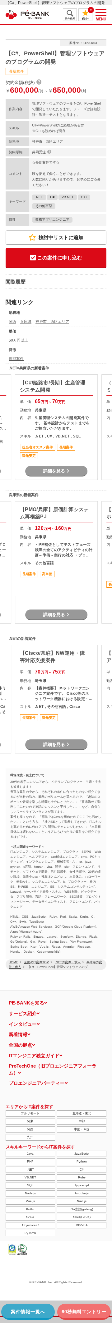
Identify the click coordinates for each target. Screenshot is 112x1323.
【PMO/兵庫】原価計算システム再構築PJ (54, 513)
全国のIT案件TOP (36, 962)
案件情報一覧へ (28, 1311)
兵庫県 (25, 321)
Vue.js (30, 1201)
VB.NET (68, 197)
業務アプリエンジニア (52, 219)
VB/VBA (82, 1225)
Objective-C (30, 1225)
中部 (82, 1121)
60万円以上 (18, 340)
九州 (30, 1137)
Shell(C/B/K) (82, 1217)
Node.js (30, 1193)
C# (52, 197)
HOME (13, 962)
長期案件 (16, 359)
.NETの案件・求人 (68, 962)
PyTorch (30, 1233)
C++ (84, 197)
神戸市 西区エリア (52, 321)
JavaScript (81, 1153)
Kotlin (30, 1209)
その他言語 (43, 206)
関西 (12, 321)
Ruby (82, 1177)
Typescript (82, 1185)
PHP (30, 1161)
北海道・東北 (81, 1113)
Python (82, 1161)
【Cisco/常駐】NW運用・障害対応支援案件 (52, 656)
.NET (39, 197)
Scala (30, 1217)
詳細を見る (54, 470)
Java (30, 1153)
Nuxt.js (81, 1201)
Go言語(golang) (82, 1209)
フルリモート (30, 1113)
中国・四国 (82, 1129)
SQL (30, 1185)
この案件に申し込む (59, 257)
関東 (30, 1121)
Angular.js (82, 1193)
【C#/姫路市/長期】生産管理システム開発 (53, 386)
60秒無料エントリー (84, 1311)
